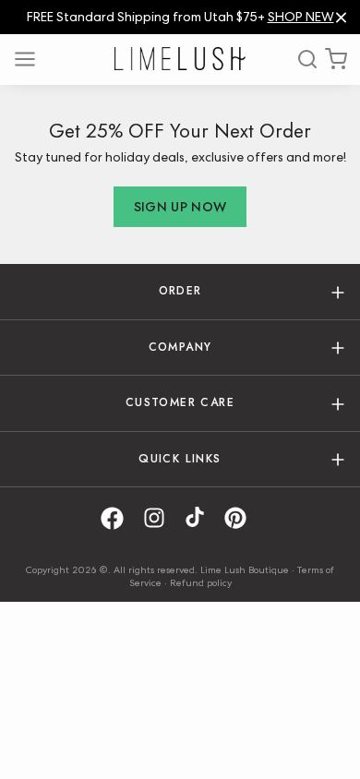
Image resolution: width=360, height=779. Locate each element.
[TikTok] (201, 518)
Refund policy (201, 582)
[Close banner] (341, 17)
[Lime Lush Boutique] (180, 58)
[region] (180, 17)
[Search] (300, 59)
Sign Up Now (180, 207)
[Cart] (336, 59)
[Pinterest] (241, 518)
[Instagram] (160, 518)
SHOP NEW (301, 16)
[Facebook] (119, 518)
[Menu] (31, 59)
